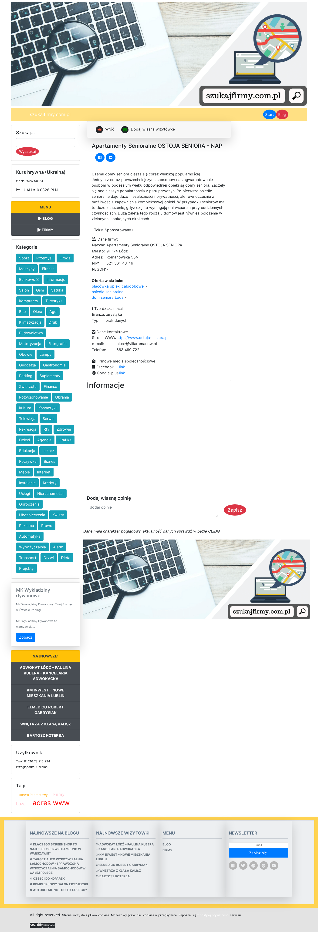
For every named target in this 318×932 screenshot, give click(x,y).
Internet (44, 472)
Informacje (56, 279)
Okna (37, 311)
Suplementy (50, 375)
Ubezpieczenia (32, 515)
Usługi (24, 493)
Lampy (45, 354)
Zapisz (235, 510)
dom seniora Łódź (108, 297)
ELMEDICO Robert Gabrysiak (45, 710)
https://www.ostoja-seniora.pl (142, 337)
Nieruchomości (50, 493)
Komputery (28, 300)
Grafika (65, 440)
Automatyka (30, 536)
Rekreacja (27, 429)
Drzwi (49, 557)
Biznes (49, 461)
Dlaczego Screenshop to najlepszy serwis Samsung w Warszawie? (55, 848)
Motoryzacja (30, 343)
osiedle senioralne (107, 291)
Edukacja (27, 450)
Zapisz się (258, 853)
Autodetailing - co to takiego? (59, 890)
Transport (27, 557)
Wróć (109, 129)
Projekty (26, 568)
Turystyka (54, 300)
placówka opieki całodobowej (118, 286)
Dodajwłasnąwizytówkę (153, 129)
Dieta (65, 557)
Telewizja (27, 418)
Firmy (47, 230)
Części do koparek (48, 878)
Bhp (22, 311)
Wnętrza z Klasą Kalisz (45, 724)
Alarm (58, 547)
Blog (282, 114)
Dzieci (24, 440)
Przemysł (44, 258)
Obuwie (25, 354)
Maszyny (27, 268)
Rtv (46, 429)
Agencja (44, 440)
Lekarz (48, 450)
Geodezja (27, 365)
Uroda (65, 258)
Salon (24, 290)
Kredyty (50, 482)
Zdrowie (64, 429)
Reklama (26, 525)
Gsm (40, 290)
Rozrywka (28, 461)
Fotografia (57, 343)
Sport (24, 258)
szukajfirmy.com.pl (50, 114)
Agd (53, 311)
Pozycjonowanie (33, 397)
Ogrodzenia (29, 504)
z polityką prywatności (213, 915)
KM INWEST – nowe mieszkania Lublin (45, 693)
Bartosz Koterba (45, 735)
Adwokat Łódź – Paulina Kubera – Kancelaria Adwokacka (45, 673)
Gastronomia (54, 365)
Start (270, 114)
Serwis (48, 418)
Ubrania (62, 397)
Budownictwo (31, 333)
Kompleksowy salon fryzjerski (60, 884)
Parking (25, 375)
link (122, 367)
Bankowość (29, 279)
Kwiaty (58, 515)
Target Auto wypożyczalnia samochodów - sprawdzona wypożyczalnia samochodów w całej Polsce (57, 866)
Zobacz (25, 637)
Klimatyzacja (30, 322)
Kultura (25, 408)
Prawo (46, 525)
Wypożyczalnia (32, 547)
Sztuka (57, 290)
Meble (24, 472)
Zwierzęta (28, 386)
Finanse (50, 386)
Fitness (48, 268)
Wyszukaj (27, 151)
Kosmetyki (47, 408)
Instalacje (27, 482)
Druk (53, 322)
